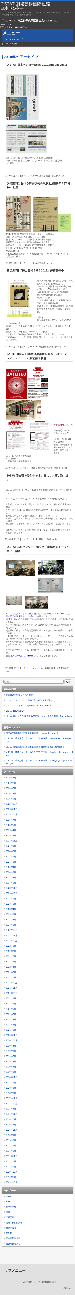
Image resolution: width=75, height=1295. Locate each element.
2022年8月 (11, 951)
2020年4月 (11, 1046)
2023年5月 (11, 904)
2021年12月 (11, 982)
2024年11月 (11, 841)
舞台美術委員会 (46, 347)
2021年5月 (11, 1014)
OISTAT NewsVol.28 (15, 711)
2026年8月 (11, 777)
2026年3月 (11, 793)
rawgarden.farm (48, 733)
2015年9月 (11, 1135)
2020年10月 (11, 1040)
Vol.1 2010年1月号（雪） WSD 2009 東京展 (26, 738)
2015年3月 (11, 1140)
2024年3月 (11, 872)
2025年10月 (11, 814)
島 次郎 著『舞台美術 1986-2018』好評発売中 (35, 270)
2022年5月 (11, 961)
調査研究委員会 (13, 1244)
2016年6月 (11, 1119)
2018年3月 (11, 1093)
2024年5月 (11, 862)
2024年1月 (11, 883)
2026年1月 (11, 799)
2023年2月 (11, 919)
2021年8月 (11, 998)
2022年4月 (11, 967)
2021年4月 (11, 1019)
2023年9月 (11, 898)
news (35, 176)
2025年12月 (11, 804)
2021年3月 (11, 1025)
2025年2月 (11, 835)
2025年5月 (11, 825)
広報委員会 (44, 176)
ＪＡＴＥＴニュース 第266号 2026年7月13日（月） (32, 705)
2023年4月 (11, 909)
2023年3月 (11, 914)
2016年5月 (11, 1124)
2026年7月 (11, 783)
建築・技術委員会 (14, 1222)
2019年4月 (11, 1061)
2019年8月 (11, 1051)
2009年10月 (11, 1182)
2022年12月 (11, 930)
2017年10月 (11, 1103)
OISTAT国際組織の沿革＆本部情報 (22, 733)
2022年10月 (11, 940)
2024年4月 (11, 867)
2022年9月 (11, 946)
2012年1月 (11, 1161)
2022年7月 (11, 956)
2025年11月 (11, 809)
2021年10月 (11, 993)
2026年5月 (11, 788)
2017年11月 (11, 1098)
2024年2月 (11, 877)
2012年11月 (11, 1156)
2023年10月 (11, 893)
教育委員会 (11, 1228)
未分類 (9, 1233)
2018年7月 (11, 1082)
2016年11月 (11, 1114)
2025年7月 (11, 820)
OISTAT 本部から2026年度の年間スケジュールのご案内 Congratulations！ (39, 717)
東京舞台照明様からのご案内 (19, 695)
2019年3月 (11, 1067)
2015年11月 (11, 1130)
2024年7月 (11, 856)
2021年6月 (11, 1009)
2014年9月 (11, 1145)
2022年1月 (11, 977)
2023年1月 (11, 925)
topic (35, 263)
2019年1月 (11, 1072)
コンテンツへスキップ (13, 39)
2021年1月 (11, 1030)
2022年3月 (11, 972)
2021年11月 (11, 988)
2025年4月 (11, 830)
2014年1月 (11, 1151)
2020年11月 (11, 1035)
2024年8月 (11, 851)
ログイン (67, 1288)
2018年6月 (11, 1088)
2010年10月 (11, 1172)
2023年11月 (11, 888)
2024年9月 (11, 846)
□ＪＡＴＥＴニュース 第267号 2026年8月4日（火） (31, 700)
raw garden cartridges (60, 738)
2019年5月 (11, 1056)
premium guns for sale (51, 747)
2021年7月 (11, 1003)
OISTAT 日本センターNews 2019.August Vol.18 (37, 64)
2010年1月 (11, 1177)
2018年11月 (11, 1077)
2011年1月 (11, 1166)
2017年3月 (11, 1109)
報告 (41, 539)
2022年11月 (11, 935)
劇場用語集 (50, 668)
